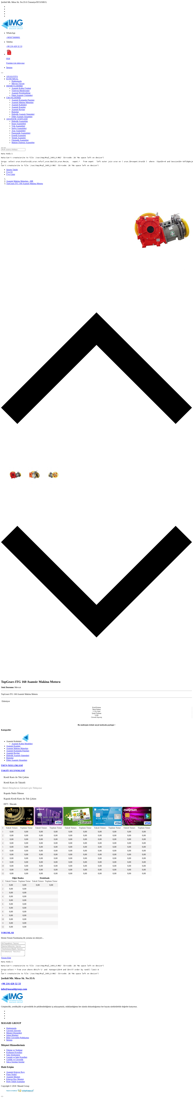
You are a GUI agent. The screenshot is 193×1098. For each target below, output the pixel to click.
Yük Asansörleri (18, 126)
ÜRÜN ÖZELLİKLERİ (12, 765)
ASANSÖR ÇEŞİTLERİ (17, 119)
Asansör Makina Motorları (22, 102)
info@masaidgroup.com (14, 989)
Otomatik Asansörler (20, 140)
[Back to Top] (2, 1096)
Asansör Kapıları (19, 107)
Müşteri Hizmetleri (14, 1033)
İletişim (9, 67)
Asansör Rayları (18, 109)
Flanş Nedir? (11, 1074)
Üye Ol (9, 172)
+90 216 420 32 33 (14, 46)
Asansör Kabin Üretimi (21, 88)
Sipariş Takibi (12, 170)
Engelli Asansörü (19, 135)
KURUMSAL (12, 79)
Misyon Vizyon (18, 83)
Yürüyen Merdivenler (21, 91)
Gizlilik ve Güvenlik (14, 1059)
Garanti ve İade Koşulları (16, 1057)
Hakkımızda (17, 81)
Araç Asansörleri (18, 131)
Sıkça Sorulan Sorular (15, 1062)
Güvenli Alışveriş (13, 1030)
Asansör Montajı (13, 1077)
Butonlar (15, 112)
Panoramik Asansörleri (21, 133)
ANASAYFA (12, 76)
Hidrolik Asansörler (20, 121)
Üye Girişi (10, 174)
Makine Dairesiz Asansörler (23, 142)
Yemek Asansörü (19, 138)
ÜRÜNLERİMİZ (13, 98)
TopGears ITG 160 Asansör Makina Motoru (24, 183)
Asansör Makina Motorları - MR (19, 181)
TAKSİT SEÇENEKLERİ (13, 770)
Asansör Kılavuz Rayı (15, 1072)
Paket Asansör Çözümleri (22, 95)
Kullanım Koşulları (14, 1052)
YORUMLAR (7, 933)
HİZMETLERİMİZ (14, 86)
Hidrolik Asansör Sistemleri (23, 114)
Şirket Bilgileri (12, 1035)
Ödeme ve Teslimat (14, 1050)
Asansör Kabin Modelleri (22, 744)
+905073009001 (13, 37)
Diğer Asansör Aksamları (22, 116)
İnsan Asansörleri (19, 124)
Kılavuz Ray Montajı (15, 1079)
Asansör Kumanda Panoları (23, 100)
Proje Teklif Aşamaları (15, 1081)
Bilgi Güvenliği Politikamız (17, 1038)
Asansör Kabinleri (19, 105)
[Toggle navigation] (2, 72)
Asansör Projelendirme (21, 93)
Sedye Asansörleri (19, 128)
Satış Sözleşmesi (13, 1055)
